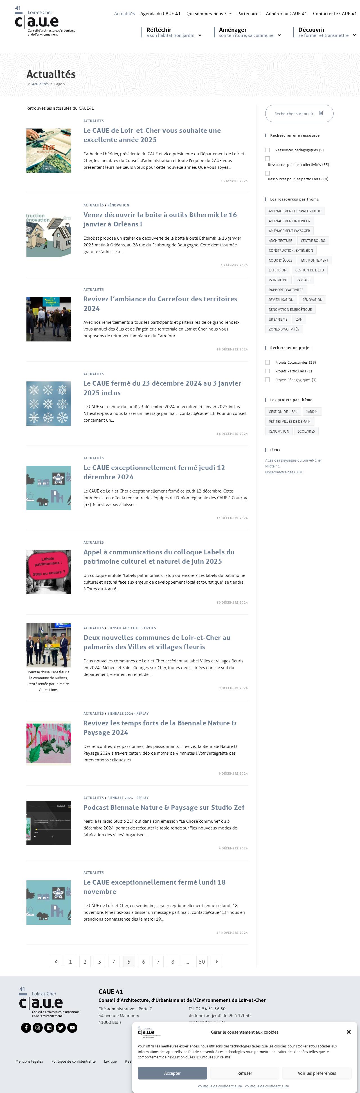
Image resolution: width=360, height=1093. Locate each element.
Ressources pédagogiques (299, 149)
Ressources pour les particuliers (298, 178)
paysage (303, 279)
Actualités (124, 13)
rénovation (312, 299)
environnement (314, 260)
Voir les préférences (317, 1073)
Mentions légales (29, 1061)
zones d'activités (284, 329)
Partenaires (248, 13)
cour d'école (280, 260)
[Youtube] (72, 1028)
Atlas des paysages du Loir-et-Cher (293, 460)
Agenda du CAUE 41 (160, 13)
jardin (312, 411)
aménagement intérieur (289, 220)
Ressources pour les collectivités (298, 164)
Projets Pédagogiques (295, 379)
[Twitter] (61, 1028)
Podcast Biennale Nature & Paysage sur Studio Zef (164, 807)
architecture (280, 240)
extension (278, 269)
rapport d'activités (286, 289)
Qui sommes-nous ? (206, 13)
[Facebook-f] (26, 1028)
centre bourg (313, 240)
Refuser (244, 1073)
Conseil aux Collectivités (131, 628)
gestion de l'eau (309, 269)
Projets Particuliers (293, 370)
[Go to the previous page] (55, 961)
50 (202, 962)
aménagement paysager (289, 230)
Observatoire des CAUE (284, 471)
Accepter (172, 1073)
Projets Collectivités (295, 362)
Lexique (110, 1061)
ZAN (299, 319)
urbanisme (278, 319)
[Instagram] (38, 1028)
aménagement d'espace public (295, 210)
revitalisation (281, 299)
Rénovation (118, 205)
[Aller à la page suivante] (216, 961)
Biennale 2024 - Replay (127, 713)
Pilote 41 (272, 466)
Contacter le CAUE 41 (335, 13)
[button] (349, 1032)
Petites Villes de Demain (290, 421)
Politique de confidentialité (220, 1085)
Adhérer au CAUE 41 (286, 13)
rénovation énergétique (290, 309)
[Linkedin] (49, 1028)
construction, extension (291, 250)
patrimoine (278, 279)
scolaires (306, 431)
